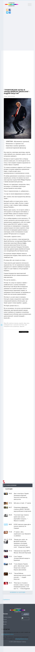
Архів (4, 624)
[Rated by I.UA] (25, 618)
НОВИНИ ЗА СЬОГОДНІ (17, 592)
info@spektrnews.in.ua (21, 639)
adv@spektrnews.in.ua (7, 634)
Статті (5, 619)
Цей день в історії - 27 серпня (22, 503)
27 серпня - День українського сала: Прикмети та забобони (22, 533)
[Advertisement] (17, 31)
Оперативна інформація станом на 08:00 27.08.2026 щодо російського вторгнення (22, 509)
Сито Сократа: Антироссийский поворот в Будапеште (22, 558)
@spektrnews (6, 599)
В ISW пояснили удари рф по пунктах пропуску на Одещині (22, 526)
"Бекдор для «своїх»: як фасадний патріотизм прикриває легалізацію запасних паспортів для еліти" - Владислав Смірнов (22, 543)
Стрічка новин (7, 617)
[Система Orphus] (25, 614)
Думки (5, 622)
